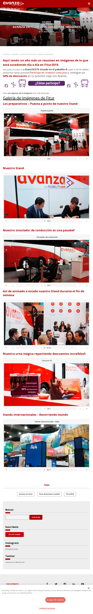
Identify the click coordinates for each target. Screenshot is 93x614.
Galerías (46, 22)
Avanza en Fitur (26, 494)
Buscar (36, 517)
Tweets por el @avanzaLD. (15, 562)
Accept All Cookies (55, 600)
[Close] (88, 588)
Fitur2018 (70, 494)
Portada (6, 54)
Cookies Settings (47, 608)
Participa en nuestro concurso (48, 72)
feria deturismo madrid (49, 494)
